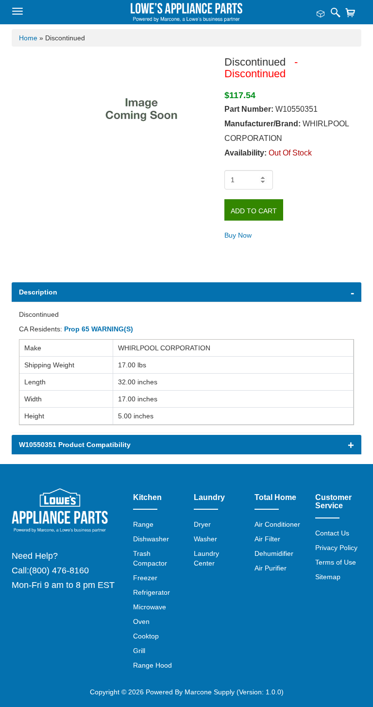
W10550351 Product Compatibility (75, 444)
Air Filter (267, 539)
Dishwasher (151, 539)
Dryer (202, 524)
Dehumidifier (273, 553)
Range (143, 524)
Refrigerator (151, 592)
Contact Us (332, 533)
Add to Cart (254, 211)
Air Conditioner (277, 524)
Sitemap (327, 577)
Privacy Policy (336, 548)
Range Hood (152, 665)
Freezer (145, 578)
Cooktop (146, 636)
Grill (139, 651)
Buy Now (238, 235)
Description (38, 292)
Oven (141, 621)
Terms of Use (335, 562)
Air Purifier (270, 568)
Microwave (149, 607)
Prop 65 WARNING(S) (98, 329)
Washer (205, 539)
